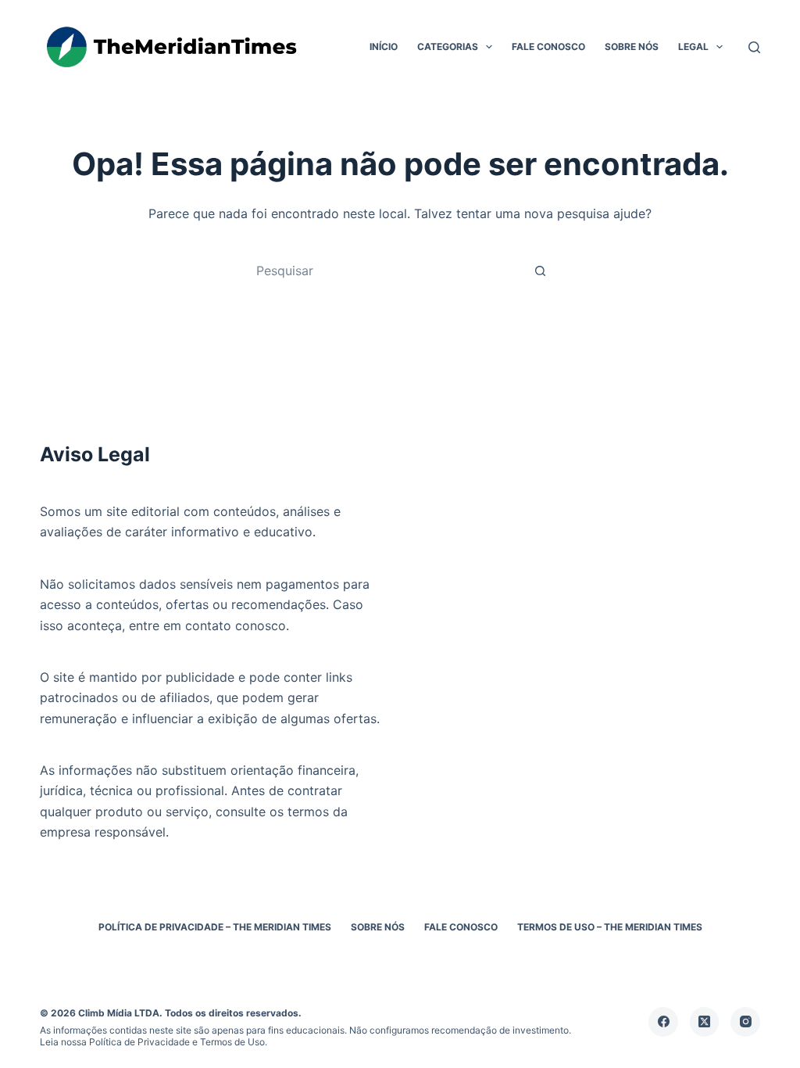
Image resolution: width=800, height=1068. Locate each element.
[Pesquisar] (754, 47)
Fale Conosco (548, 46)
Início (384, 46)
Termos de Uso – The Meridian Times (609, 927)
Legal (693, 46)
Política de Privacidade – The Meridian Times (214, 927)
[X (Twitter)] (705, 1022)
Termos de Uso (232, 1042)
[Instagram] (745, 1022)
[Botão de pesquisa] (539, 270)
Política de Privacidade (139, 1042)
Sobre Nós (632, 46)
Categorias (447, 46)
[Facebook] (663, 1022)
